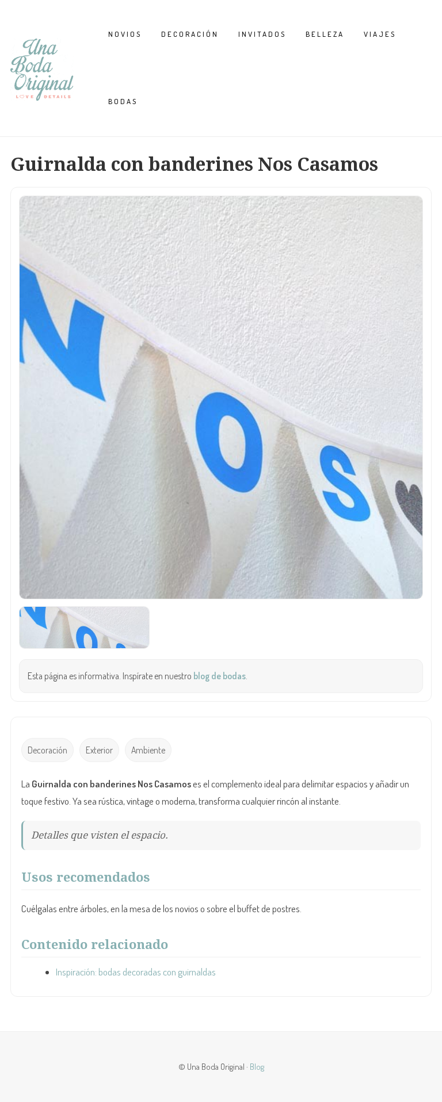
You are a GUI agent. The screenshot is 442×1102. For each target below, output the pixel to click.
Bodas (123, 101)
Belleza (325, 34)
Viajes (380, 34)
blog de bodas (219, 676)
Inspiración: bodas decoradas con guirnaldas (136, 972)
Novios (125, 34)
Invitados (262, 34)
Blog (257, 1066)
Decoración (190, 34)
